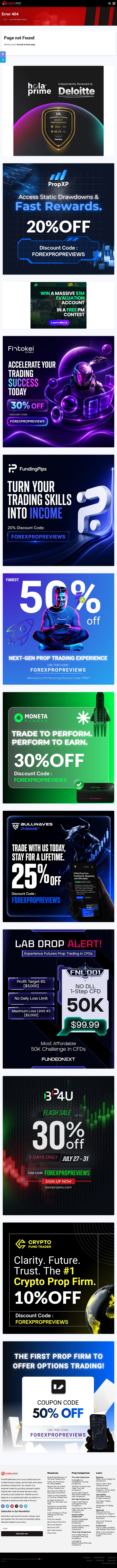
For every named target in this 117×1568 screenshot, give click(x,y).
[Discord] (21, 1506)
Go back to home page (26, 44)
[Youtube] (12, 1506)
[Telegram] (25, 1506)
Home (5, 19)
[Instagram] (16, 1506)
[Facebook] (3, 1506)
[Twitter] (7, 1506)
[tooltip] (3, 54)
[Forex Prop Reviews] (11, 3)
